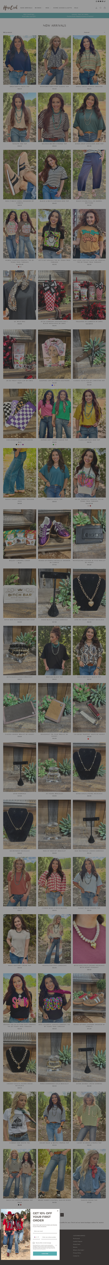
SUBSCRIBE (45, 1253)
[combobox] (36, 1237)
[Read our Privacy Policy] (56, 1245)
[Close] (58, 1211)
